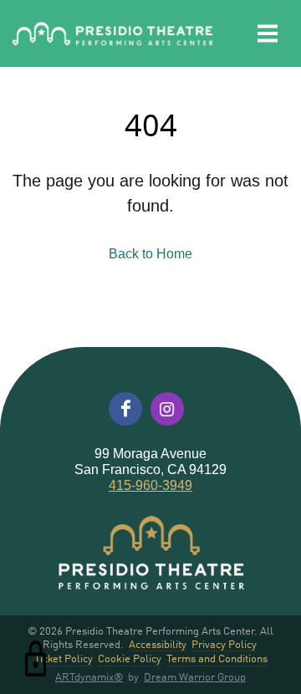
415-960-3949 (150, 485)
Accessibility (157, 644)
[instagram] (167, 409)
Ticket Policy (63, 658)
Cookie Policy (129, 658)
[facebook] (125, 409)
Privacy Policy (224, 644)
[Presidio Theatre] (113, 33)
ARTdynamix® (89, 676)
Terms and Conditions (217, 658)
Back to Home (150, 254)
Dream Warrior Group (195, 676)
